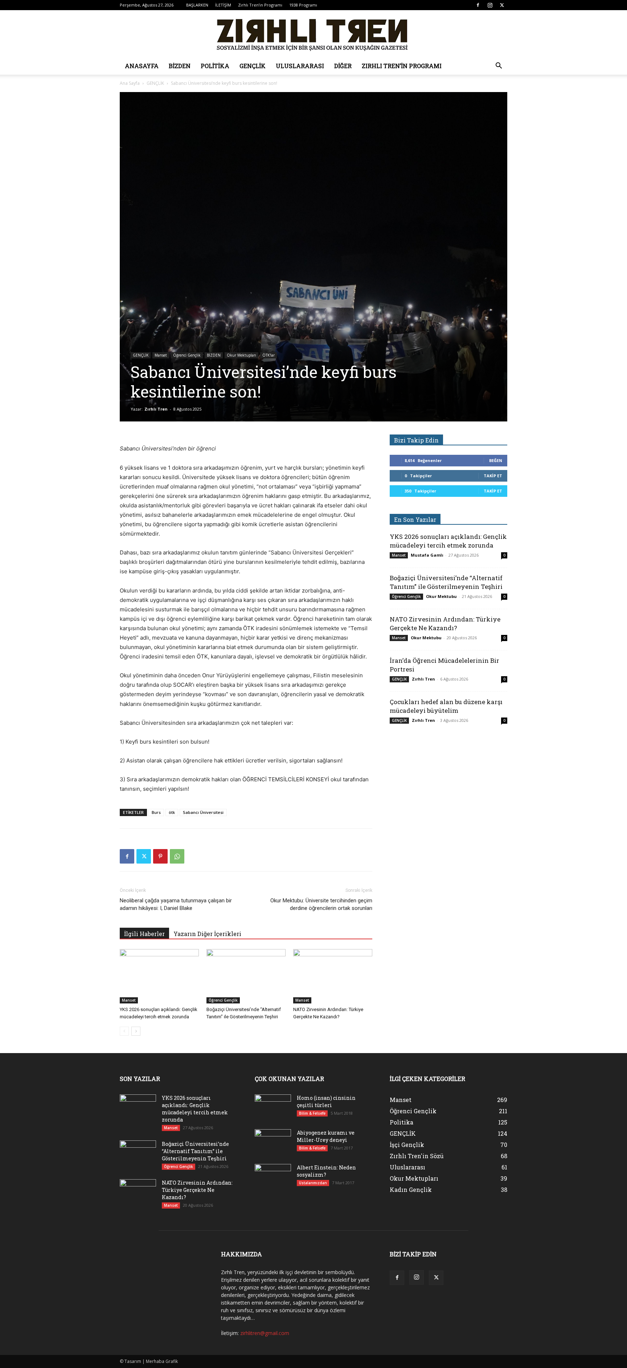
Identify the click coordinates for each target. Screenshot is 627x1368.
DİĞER (343, 66)
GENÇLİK (252, 66)
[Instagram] (489, 5)
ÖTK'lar (268, 355)
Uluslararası (300, 66)
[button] (498, 66)
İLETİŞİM (223, 5)
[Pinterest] (160, 856)
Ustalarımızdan (313, 1182)
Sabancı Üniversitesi (203, 812)
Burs (156, 812)
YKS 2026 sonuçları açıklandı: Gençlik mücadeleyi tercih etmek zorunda (448, 540)
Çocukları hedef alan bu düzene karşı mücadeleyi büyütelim (446, 706)
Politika (215, 66)
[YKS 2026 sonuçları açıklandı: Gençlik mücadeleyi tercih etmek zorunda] (159, 976)
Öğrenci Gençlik (187, 355)
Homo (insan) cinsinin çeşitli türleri (326, 1101)
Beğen (495, 460)
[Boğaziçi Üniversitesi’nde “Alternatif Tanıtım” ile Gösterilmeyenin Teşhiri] (246, 976)
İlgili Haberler (144, 933)
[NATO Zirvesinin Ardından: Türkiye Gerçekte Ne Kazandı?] (332, 976)
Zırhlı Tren (156, 409)
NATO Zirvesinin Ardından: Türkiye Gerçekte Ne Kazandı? (445, 623)
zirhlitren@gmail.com (264, 1333)
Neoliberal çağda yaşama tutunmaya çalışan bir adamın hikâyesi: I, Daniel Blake (176, 904)
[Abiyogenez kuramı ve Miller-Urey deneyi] (273, 1142)
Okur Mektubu (441, 596)
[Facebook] (477, 5)
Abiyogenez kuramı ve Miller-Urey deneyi (326, 1136)
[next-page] (135, 1031)
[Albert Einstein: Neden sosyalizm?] (273, 1176)
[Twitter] (501, 5)
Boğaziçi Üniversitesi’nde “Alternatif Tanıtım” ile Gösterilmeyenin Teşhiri (446, 582)
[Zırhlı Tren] (313, 34)
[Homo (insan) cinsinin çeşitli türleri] (273, 1107)
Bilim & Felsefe (312, 1113)
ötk (172, 812)
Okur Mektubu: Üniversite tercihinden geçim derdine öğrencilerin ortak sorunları (321, 904)
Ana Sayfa (130, 83)
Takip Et (493, 475)
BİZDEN (179, 66)
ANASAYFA (142, 66)
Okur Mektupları (241, 355)
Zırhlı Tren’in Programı (260, 5)
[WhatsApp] (177, 856)
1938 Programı (303, 5)
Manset (161, 355)
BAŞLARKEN (197, 5)
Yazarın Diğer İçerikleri (207, 933)
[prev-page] (124, 1031)
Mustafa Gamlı (427, 555)
